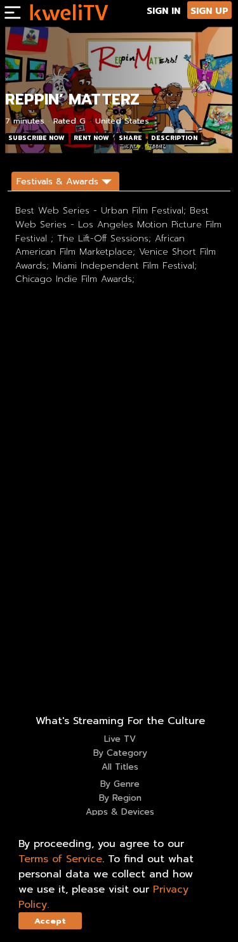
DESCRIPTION (174, 138)
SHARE (130, 138)
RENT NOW (91, 138)
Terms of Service (60, 859)
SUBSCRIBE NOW (36, 138)
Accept (50, 921)
